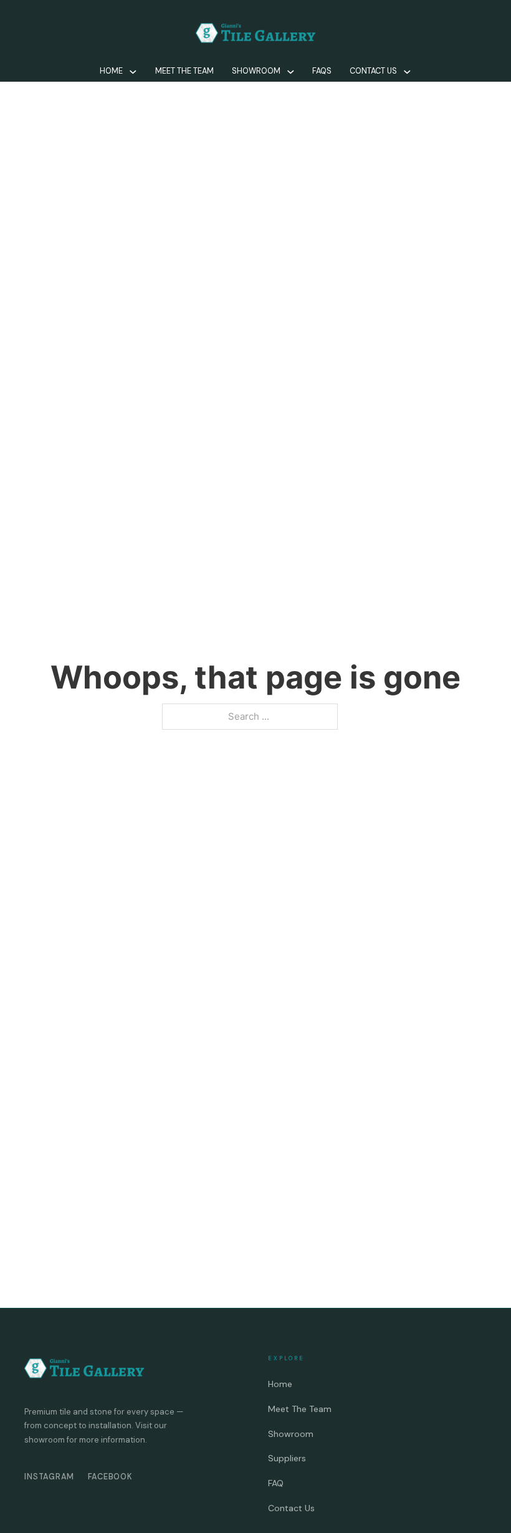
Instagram (49, 1477)
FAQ (276, 1483)
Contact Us (373, 71)
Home (111, 71)
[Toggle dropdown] (133, 72)
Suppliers (287, 1458)
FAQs (322, 71)
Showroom (256, 71)
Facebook (110, 1477)
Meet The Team (184, 71)
